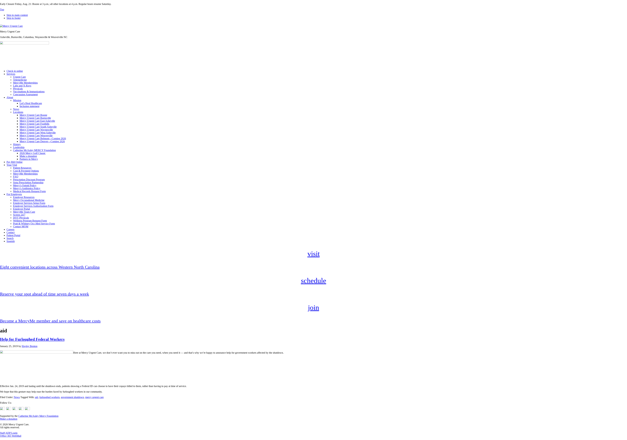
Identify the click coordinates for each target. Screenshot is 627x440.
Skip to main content (17, 15)
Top (2, 9)
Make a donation (8, 419)
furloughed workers (49, 397)
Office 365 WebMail (10, 435)
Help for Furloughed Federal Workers (32, 339)
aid (36, 397)
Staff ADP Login (8, 433)
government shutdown (72, 397)
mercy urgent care (94, 397)
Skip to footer (14, 18)
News (17, 397)
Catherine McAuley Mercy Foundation (38, 416)
